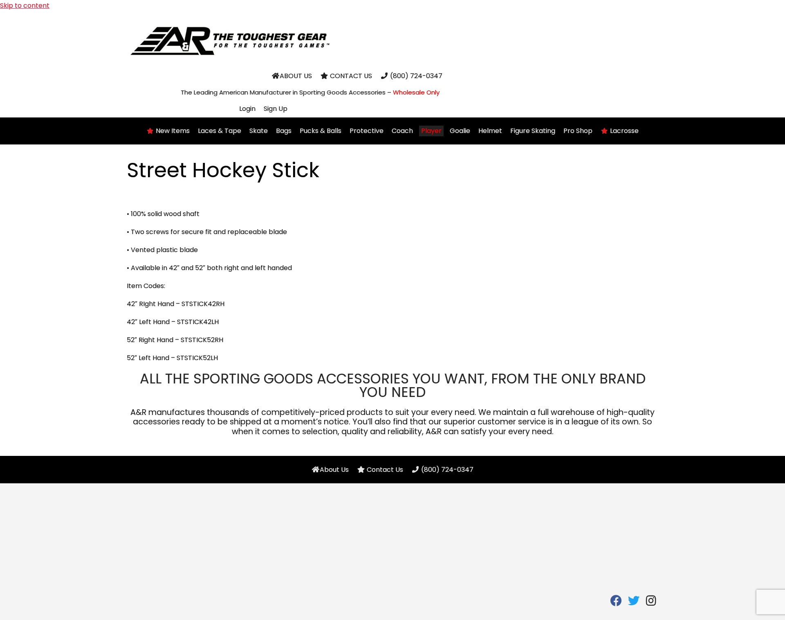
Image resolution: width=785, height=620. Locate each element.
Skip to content (24, 5)
